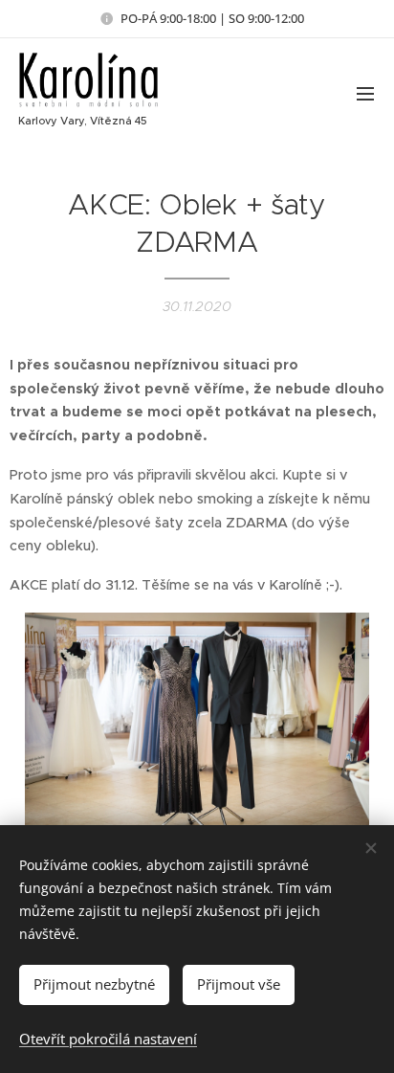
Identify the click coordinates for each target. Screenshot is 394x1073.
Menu (365, 93)
